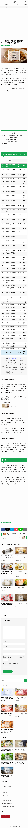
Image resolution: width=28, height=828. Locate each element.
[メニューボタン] (1, 1)
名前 (4, 641)
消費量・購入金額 (6, 45)
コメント (5, 624)
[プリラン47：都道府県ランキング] (14, 1)
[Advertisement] (14, 23)
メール (5, 646)
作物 (5, 798)
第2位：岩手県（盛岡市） (12, 139)
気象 (5, 792)
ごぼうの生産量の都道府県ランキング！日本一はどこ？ (17, 405)
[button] (4, 166)
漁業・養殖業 (7, 800)
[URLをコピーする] (25, 529)
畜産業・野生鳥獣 (8, 803)
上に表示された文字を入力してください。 (11, 663)
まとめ (5, 143)
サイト (4, 651)
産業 (5, 795)
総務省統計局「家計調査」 (16, 358)
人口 (5, 789)
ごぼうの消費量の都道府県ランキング (13, 135)
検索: (10, 160)
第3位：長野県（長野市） (12, 141)
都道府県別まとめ (8, 786)
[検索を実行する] (25, 680)
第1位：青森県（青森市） (12, 137)
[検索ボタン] (26, 1)
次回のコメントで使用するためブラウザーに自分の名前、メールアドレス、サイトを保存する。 (14, 657)
